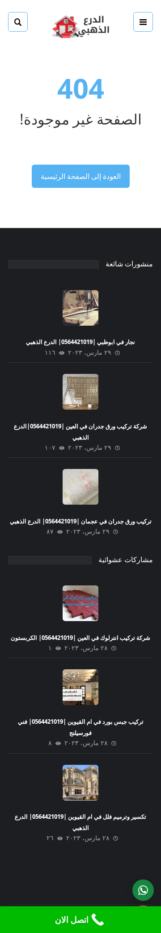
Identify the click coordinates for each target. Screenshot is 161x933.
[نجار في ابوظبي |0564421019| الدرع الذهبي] (80, 308)
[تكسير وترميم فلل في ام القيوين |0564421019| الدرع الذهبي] (80, 782)
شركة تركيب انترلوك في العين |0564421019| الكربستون (80, 638)
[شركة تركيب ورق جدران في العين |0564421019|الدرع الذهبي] (80, 392)
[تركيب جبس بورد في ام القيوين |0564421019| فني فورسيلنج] (80, 687)
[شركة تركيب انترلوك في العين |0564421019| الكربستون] (80, 603)
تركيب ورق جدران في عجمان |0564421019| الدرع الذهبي (81, 521)
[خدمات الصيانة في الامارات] (80, 25)
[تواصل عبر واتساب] (143, 890)
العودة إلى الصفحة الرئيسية (81, 176)
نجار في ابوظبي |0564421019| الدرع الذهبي (80, 342)
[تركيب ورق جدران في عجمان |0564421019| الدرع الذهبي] (80, 487)
